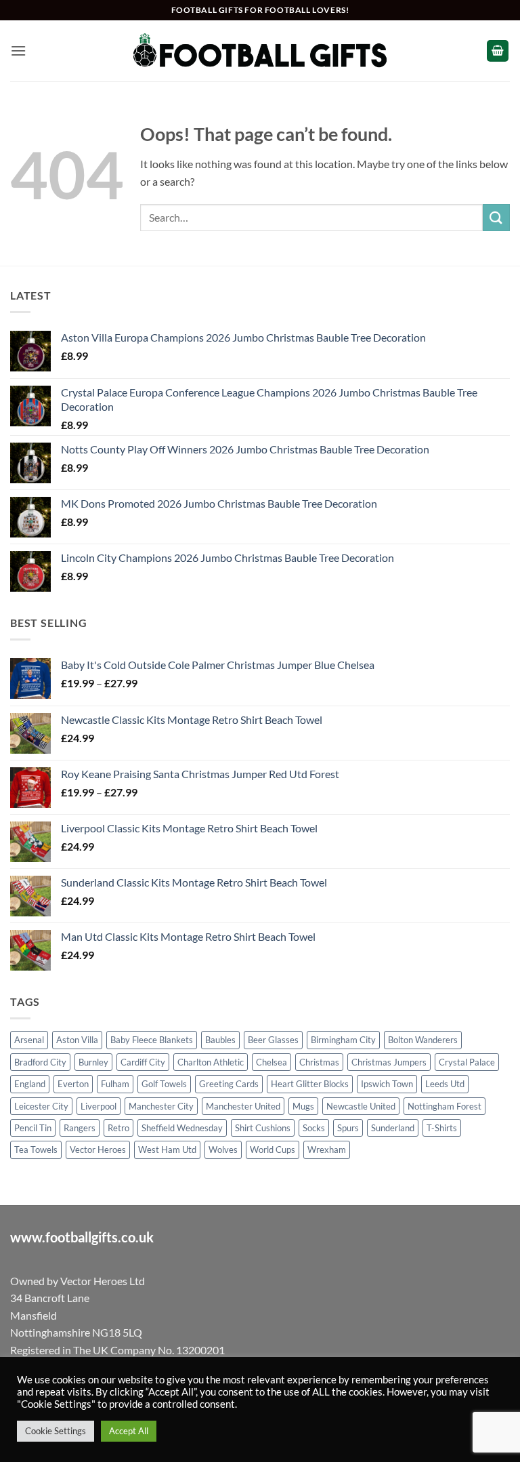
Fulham (115, 1083)
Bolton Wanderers (423, 1039)
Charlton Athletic (210, 1062)
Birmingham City (343, 1039)
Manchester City (161, 1106)
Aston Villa (77, 1039)
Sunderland (392, 1127)
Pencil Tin (32, 1127)
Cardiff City (143, 1062)
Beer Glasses (273, 1039)
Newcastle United (360, 1106)
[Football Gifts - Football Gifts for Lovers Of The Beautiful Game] (260, 50)
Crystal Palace (467, 1062)
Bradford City (40, 1062)
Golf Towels (164, 1083)
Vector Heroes (98, 1149)
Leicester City (41, 1106)
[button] (18, 50)
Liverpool (98, 1106)
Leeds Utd (444, 1083)
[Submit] (496, 217)
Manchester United (243, 1106)
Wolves (223, 1149)
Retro (118, 1127)
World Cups (272, 1149)
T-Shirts (442, 1127)
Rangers (79, 1127)
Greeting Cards (229, 1083)
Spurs (348, 1127)
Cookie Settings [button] (55, 1430)
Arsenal (29, 1039)
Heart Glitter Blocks (310, 1083)
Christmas (319, 1062)
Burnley (93, 1062)
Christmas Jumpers (389, 1062)
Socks (314, 1127)
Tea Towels (36, 1149)
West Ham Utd (167, 1149)
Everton (73, 1083)
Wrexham (326, 1149)
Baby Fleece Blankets (151, 1039)
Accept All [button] (128, 1430)
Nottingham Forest (444, 1106)
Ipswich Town (387, 1083)
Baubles (220, 1039)
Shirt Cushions (262, 1127)
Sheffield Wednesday (182, 1127)
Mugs (303, 1106)
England (29, 1083)
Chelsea (271, 1062)
